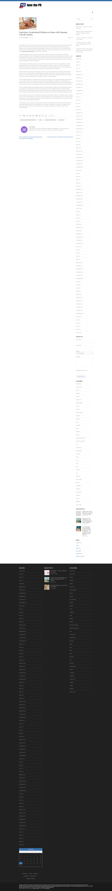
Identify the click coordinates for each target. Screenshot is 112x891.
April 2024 (78, 144)
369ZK (52, 887)
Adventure (78, 383)
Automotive (79, 387)
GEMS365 (55, 886)
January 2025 (79, 116)
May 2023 (78, 179)
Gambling (78, 425)
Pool (77, 463)
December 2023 (79, 157)
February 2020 (79, 297)
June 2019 (78, 323)
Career (77, 396)
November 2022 (79, 198)
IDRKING (81, 886)
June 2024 (78, 138)
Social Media (79, 479)
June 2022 (78, 214)
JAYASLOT (50, 886)
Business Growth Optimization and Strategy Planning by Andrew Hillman (84, 33)
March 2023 (78, 186)
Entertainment (79, 403)
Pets (77, 460)
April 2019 (78, 329)
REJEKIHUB (21, 887)
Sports (77, 482)
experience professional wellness (28, 119)
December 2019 (79, 304)
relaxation (61, 119)
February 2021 (79, 262)
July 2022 (78, 211)
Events (77, 406)
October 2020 (79, 275)
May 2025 (78, 103)
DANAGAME (48, 887)
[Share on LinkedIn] (30, 115)
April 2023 (78, 182)
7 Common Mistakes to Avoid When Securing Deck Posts (59, 137)
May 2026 (78, 68)
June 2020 (78, 284)
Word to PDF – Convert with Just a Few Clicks (59, 571)
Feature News (79, 412)
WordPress (47, 888)
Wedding (78, 501)
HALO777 (34, 887)
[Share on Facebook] (24, 115)
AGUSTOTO (26, 884)
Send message (81, 376)
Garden (77, 431)
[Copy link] (51, 115)
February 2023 (79, 189)
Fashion (78, 409)
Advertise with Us (80, 556)
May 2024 (78, 141)
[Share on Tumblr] (42, 115)
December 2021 (79, 233)
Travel (77, 498)
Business (78, 393)
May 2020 (78, 288)
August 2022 (79, 208)
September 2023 (79, 167)
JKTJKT (87, 886)
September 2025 (79, 90)
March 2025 (78, 109)
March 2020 (78, 294)
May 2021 (78, 256)
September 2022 (79, 205)
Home (77, 545)
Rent (77, 466)
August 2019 (79, 316)
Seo (77, 473)
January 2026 (79, 77)
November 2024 (79, 122)
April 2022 (78, 221)
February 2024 (79, 151)
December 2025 (79, 81)
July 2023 (78, 173)
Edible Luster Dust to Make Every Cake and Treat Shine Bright (87, 513)
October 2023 (79, 163)
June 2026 (78, 65)
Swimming (78, 489)
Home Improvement (80, 438)
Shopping (78, 476)
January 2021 (79, 265)
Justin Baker (23, 37)
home (40, 119)
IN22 (84, 886)
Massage (71, 37)
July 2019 (78, 319)
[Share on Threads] (46, 115)
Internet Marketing (80, 441)
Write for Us (79, 553)
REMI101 (61, 886)
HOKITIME (26, 887)
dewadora (21, 884)
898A (58, 886)
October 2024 (79, 125)
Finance (77, 418)
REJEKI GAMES (66, 886)
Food (77, 422)
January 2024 (79, 154)
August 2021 (79, 246)
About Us (78, 548)
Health (77, 434)
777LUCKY (72, 886)
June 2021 (78, 253)
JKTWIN (91, 886)
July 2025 (78, 96)
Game (77, 428)
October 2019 (79, 310)
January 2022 (79, 230)
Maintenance (79, 450)
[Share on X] (27, 115)
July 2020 (78, 281)
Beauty (77, 390)
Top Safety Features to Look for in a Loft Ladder (59, 586)
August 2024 (79, 132)
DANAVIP (43, 887)
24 (20, 863)
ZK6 (41, 886)
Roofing (78, 469)
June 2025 (78, 100)
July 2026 (78, 61)
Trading (78, 495)
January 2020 (79, 300)
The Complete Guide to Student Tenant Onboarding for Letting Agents (83, 44)
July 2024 (78, 135)
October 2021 (79, 240)
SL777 (30, 887)
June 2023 (78, 176)
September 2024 (79, 128)
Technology (79, 492)
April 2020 (78, 291)
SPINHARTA (45, 886)
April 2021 (78, 259)
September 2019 (79, 313)
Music (77, 457)
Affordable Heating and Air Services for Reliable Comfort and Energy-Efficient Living (84, 50)
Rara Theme (36, 888)
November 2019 (79, 307)
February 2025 (79, 112)
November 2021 (79, 237)
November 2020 (79, 272)
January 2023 (79, 192)
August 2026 (79, 58)
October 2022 (79, 202)
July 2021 (78, 249)
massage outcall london (50, 119)
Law (77, 444)
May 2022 (78, 218)
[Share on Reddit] (39, 115)
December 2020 (79, 268)
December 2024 (79, 119)
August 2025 (79, 93)
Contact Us (78, 542)
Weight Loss (79, 504)
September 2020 (79, 278)
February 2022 (79, 227)
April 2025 (78, 106)
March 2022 (78, 224)
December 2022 (79, 195)
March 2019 (78, 332)
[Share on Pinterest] (36, 115)
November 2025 (79, 84)
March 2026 (78, 71)
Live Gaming (78, 447)
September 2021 (79, 243)
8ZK (76, 886)
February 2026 (79, 74)
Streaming (78, 485)
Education (78, 399)
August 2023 (79, 170)
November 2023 (79, 160)
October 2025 (79, 87)
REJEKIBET (37, 886)
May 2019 (78, 326)
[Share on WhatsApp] (33, 115)
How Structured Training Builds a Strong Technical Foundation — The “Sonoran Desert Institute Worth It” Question (86, 530)
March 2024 (78, 147)
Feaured (78, 415)
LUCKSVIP (38, 887)
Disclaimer (78, 551)
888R (78, 886)
